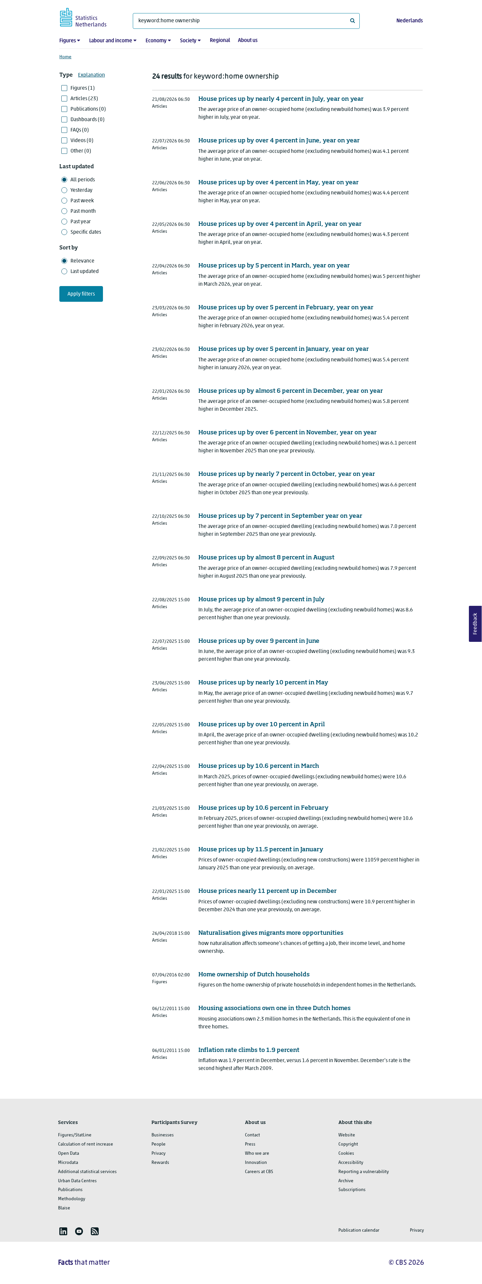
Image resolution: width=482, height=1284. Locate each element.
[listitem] (63, 1231)
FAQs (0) (79, 130)
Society (188, 41)
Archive (345, 1181)
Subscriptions (352, 1190)
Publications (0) (88, 109)
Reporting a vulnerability (363, 1172)
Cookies (346, 1153)
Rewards (160, 1163)
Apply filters (81, 294)
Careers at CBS (259, 1172)
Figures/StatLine (74, 1135)
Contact (252, 1135)
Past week (82, 201)
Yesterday (81, 190)
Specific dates (85, 232)
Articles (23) (84, 98)
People (158, 1144)
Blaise (64, 1208)
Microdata (68, 1163)
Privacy (158, 1153)
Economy (156, 41)
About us (247, 40)
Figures (67, 41)
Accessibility (350, 1163)
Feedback (475, 624)
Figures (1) (82, 88)
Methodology (71, 1199)
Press (250, 1144)
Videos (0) (81, 140)
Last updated (84, 271)
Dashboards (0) (87, 119)
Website (346, 1135)
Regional (220, 40)
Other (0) (80, 151)
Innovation (256, 1163)
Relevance (82, 261)
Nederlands (409, 21)
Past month (83, 211)
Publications (70, 1190)
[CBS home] (89, 16)
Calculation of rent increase (85, 1144)
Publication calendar (358, 1230)
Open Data (68, 1153)
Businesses (162, 1135)
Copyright (348, 1144)
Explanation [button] (91, 75)
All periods (82, 180)
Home (65, 57)
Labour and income (110, 41)
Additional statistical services (87, 1172)
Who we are (257, 1153)
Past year (80, 222)
